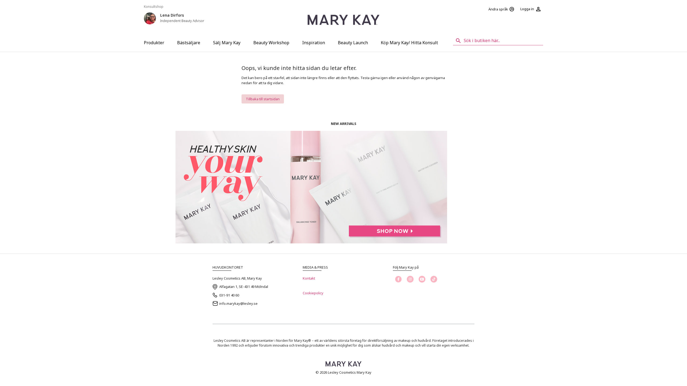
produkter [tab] (154, 43)
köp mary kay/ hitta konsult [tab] (409, 43)
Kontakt (309, 278)
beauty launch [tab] (353, 43)
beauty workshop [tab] (271, 43)
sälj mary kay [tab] (226, 43)
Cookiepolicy (313, 293)
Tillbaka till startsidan (263, 98)
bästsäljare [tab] (188, 43)
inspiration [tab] (313, 43)
